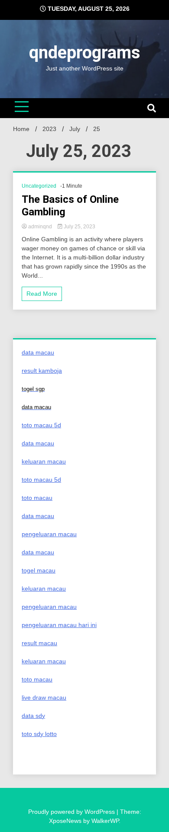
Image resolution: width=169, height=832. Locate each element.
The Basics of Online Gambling (70, 205)
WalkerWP (105, 820)
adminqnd (40, 227)
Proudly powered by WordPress (72, 811)
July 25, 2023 (78, 227)
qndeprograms (84, 52)
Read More (41, 293)
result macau (39, 643)
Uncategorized (39, 186)
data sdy (33, 715)
